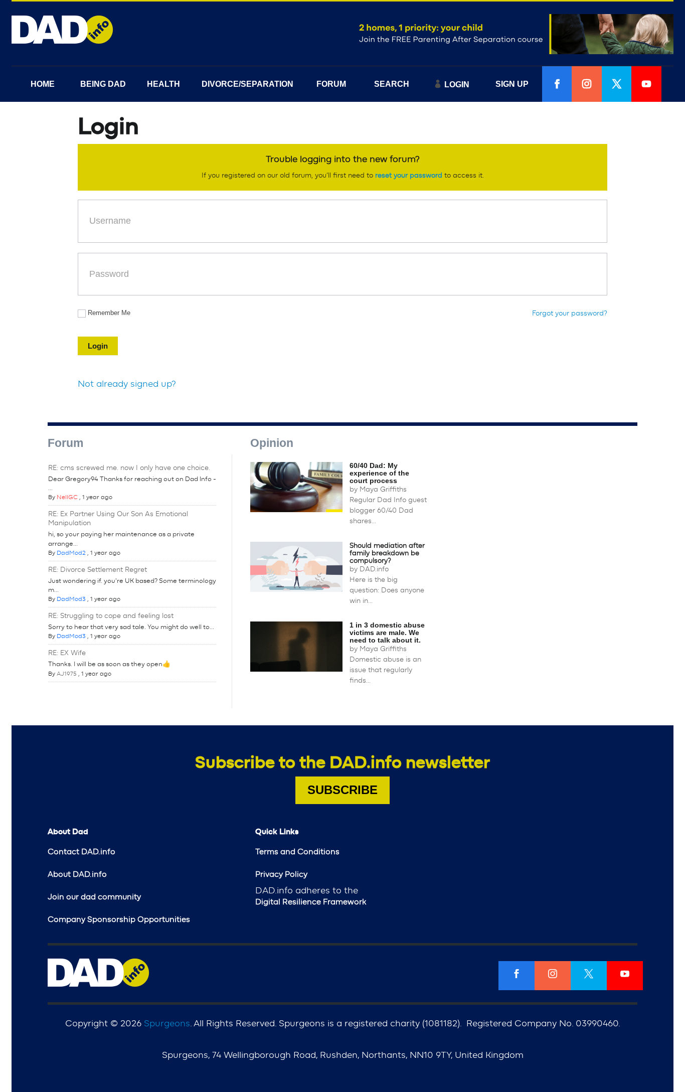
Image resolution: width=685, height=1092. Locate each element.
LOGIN (456, 84)
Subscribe (342, 790)
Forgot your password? (569, 313)
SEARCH (391, 84)
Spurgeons (167, 1023)
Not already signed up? (127, 384)
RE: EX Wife (67, 653)
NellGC (67, 497)
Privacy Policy (281, 874)
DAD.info (374, 569)
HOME (43, 84)
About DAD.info (77, 874)
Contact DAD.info (81, 852)
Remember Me (109, 313)
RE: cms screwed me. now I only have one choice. (129, 468)
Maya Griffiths (383, 489)
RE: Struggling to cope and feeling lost (111, 615)
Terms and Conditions (297, 852)
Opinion (271, 442)
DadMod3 (71, 599)
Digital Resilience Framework (310, 902)
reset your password (408, 175)
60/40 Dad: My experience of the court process (379, 473)
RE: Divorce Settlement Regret (97, 569)
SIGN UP (512, 84)
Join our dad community (94, 897)
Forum (65, 442)
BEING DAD (103, 84)
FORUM (331, 84)
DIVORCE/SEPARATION (247, 84)
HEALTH (163, 84)
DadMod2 (71, 553)
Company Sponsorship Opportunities (119, 919)
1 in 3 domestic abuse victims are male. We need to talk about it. (387, 632)
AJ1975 (67, 674)
